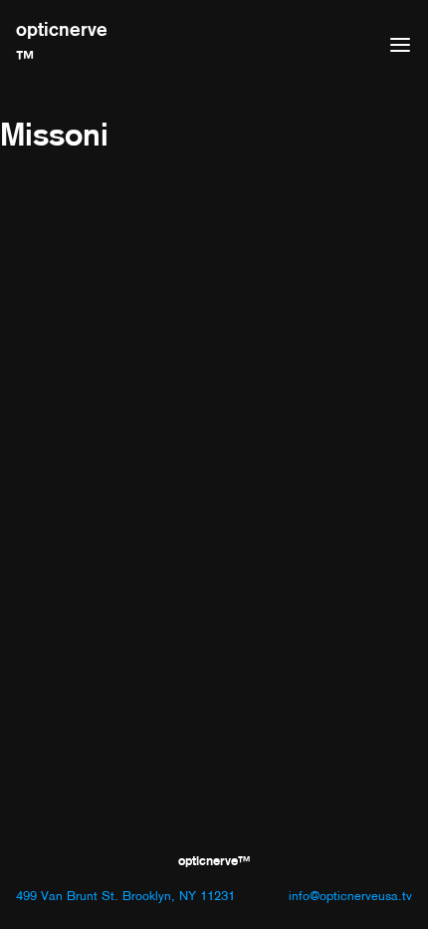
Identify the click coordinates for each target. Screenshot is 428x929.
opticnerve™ (61, 44)
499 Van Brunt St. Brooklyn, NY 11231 (125, 895)
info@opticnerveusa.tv (350, 895)
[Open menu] (400, 45)
